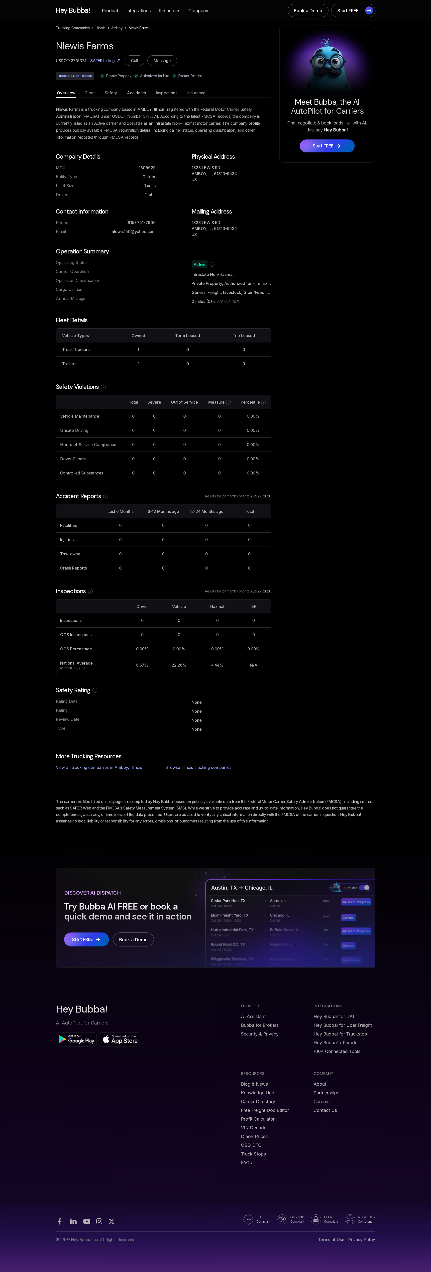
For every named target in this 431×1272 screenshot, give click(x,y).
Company (198, 10)
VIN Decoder (254, 1127)
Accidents (136, 92)
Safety (111, 92)
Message (162, 60)
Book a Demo (308, 10)
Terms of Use (331, 1239)
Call (134, 60)
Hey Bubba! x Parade (335, 1042)
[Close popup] (287, 587)
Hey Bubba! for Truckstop (340, 1034)
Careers (321, 1101)
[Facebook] (59, 1221)
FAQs (246, 1162)
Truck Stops (253, 1153)
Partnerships (326, 1092)
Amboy (117, 28)
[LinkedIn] (73, 1221)
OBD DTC (251, 1145)
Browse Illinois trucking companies (198, 767)
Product (110, 10)
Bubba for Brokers (260, 1025)
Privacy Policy (361, 1239)
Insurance (196, 92)
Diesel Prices (254, 1136)
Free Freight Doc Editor (265, 1110)
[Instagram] (99, 1221)
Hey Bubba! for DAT (334, 1016)
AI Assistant (253, 1016)
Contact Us (325, 1110)
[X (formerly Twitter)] (111, 1221)
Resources (169, 10)
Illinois (101, 28)
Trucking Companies (73, 28)
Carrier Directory (258, 1101)
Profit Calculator (258, 1119)
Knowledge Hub (257, 1092)
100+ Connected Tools (337, 1051)
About (320, 1084)
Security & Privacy (260, 1034)
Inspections (166, 92)
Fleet (90, 92)
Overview (66, 92)
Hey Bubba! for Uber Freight (343, 1025)
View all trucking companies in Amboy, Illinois (99, 767)
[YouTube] (86, 1221)
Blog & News (254, 1084)
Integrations (138, 10)
